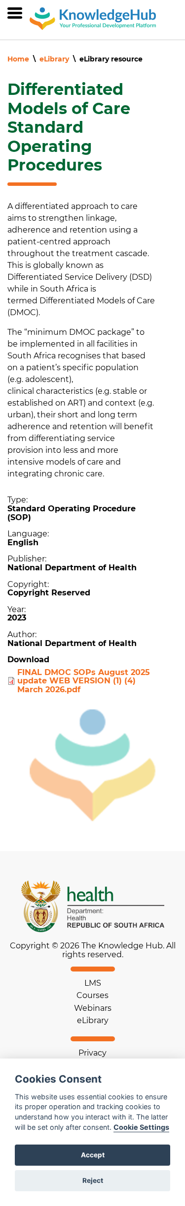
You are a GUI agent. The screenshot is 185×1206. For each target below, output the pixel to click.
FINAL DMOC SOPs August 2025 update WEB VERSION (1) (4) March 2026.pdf (83, 681)
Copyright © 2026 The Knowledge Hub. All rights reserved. (93, 950)
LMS (92, 983)
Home (18, 59)
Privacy (92, 1053)
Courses (92, 995)
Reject (92, 1180)
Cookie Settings (141, 1127)
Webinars (92, 1008)
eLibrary (54, 59)
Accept (93, 1155)
